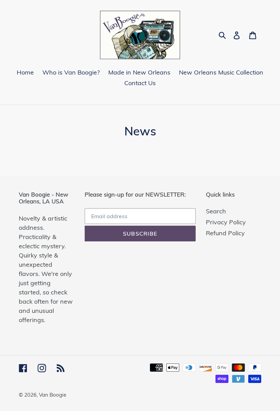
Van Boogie (52, 395)
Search (216, 211)
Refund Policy (225, 233)
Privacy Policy (226, 222)
